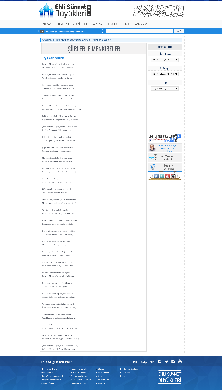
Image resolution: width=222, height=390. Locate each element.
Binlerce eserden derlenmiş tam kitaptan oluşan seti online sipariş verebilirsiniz (42, 31)
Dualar (100, 376)
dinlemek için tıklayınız (168, 169)
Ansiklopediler (103, 373)
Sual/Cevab (102, 383)
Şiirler (164, 82)
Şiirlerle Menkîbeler (79, 376)
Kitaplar (101, 369)
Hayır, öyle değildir (102, 39)
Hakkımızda (125, 373)
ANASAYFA (48, 23)
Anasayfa (46, 39)
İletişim (123, 376)
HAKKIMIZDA (140, 23)
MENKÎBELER (80, 23)
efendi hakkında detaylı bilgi (167, 148)
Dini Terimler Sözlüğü (129, 369)
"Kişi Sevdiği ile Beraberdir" (56, 361)
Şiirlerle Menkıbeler (62, 39)
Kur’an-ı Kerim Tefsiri (79, 369)
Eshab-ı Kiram (48, 373)
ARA (179, 31)
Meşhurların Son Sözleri (81, 380)
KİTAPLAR (113, 23)
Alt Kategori (165, 68)
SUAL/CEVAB (97, 23)
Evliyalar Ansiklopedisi (51, 380)
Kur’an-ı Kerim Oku (79, 373)
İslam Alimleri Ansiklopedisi (53, 376)
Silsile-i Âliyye (48, 383)
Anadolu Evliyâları (82, 39)
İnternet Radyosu (105, 380)
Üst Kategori (165, 53)
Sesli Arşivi (168, 158)
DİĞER (126, 23)
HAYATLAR (63, 23)
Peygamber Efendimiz (51, 369)
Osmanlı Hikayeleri (79, 383)
